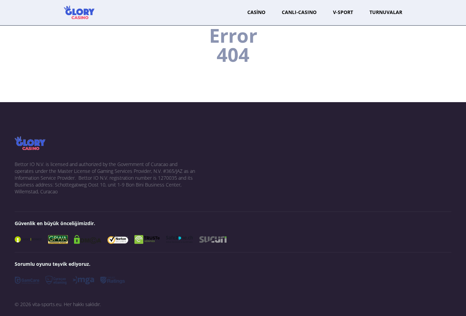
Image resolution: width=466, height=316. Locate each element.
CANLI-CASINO (299, 12)
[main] (79, 12)
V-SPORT (343, 12)
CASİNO (256, 12)
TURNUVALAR (385, 12)
